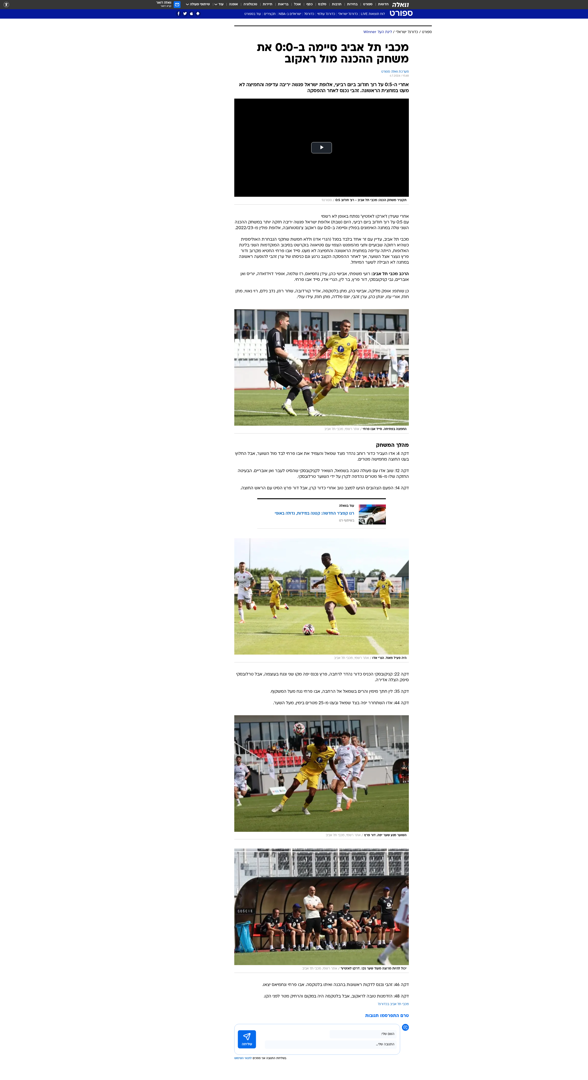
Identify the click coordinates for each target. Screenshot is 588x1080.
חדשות (383, 4)
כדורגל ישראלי (348, 14)
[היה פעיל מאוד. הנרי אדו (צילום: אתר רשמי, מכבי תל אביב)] (321, 600)
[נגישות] (6, 5)
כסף (309, 4)
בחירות (352, 4)
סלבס (322, 4)
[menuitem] (381, 4)
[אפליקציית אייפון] (191, 14)
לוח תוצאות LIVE (373, 14)
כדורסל (309, 14)
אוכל (297, 4)
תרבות (337, 4)
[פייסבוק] (178, 14)
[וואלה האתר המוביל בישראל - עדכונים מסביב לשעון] (400, 4)
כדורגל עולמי (326, 14)
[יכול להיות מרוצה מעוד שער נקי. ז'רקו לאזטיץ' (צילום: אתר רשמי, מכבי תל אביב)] (321, 911)
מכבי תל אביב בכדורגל (393, 1004)
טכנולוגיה (250, 4)
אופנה (233, 4)
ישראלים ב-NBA (290, 14)
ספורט (368, 4)
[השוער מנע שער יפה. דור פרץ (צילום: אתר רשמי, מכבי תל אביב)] (321, 777)
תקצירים (270, 14)
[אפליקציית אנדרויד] (198, 14)
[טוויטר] (185, 14)
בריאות (283, 4)
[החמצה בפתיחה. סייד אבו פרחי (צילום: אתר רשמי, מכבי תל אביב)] (321, 371)
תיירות (267, 4)
